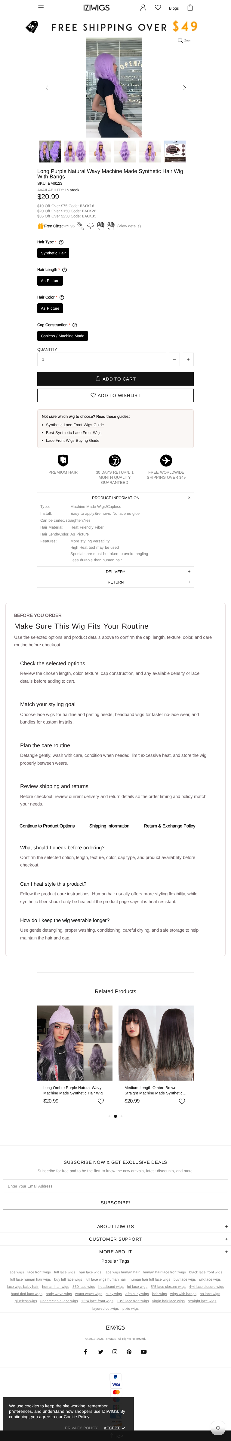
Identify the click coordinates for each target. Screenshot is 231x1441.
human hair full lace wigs (150, 1279)
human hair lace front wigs (164, 1272)
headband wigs (111, 1287)
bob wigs (159, 1294)
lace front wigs (39, 1272)
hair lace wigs (90, 1272)
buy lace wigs (185, 1279)
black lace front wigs (205, 1272)
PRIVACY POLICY (81, 1428)
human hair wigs (55, 1287)
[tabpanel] (75, 1059)
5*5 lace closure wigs (168, 1287)
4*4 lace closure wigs (206, 1287)
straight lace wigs (202, 1301)
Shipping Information (109, 825)
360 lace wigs (83, 1287)
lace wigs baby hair (22, 1287)
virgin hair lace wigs (168, 1301)
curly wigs (114, 1294)
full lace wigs (64, 1272)
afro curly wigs (137, 1294)
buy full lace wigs (68, 1279)
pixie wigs (130, 1308)
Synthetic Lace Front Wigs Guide (75, 425)
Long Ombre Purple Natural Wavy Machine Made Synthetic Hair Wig (73, 1090)
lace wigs (16, 1272)
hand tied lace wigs (26, 1294)
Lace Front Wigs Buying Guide (72, 440)
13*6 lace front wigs (133, 1301)
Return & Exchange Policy (170, 825)
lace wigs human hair (122, 1272)
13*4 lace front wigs (97, 1301)
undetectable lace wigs (59, 1301)
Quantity (47, 349)
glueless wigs (26, 1301)
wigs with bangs (183, 1294)
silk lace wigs (210, 1279)
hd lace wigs (137, 1287)
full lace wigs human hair (105, 1279)
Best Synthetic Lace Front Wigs (74, 432)
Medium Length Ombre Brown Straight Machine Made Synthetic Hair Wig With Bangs (154, 1090)
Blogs (174, 8)
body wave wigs (59, 1294)
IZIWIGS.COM (96, 7)
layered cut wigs (105, 1308)
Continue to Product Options (47, 825)
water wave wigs (88, 1294)
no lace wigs (210, 1294)
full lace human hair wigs (30, 1279)
